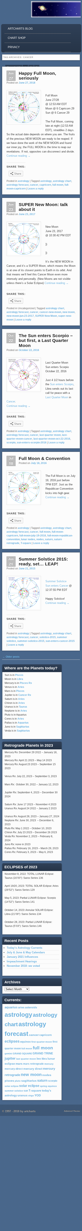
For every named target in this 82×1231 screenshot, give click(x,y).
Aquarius (23, 722)
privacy (14, 47)
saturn (49, 539)
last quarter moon (50, 435)
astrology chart (62, 181)
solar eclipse (12, 1086)
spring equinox (48, 1086)
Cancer (11, 401)
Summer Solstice (55, 581)
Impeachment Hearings (22, 961)
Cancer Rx (24, 695)
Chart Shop (17, 37)
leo (39, 1058)
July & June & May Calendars (26, 952)
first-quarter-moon (41, 1042)
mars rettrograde (33, 1063)
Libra (20, 679)
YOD (37, 1095)
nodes (40, 539)
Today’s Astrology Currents (24, 947)
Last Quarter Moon (56, 397)
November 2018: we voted (23, 965)
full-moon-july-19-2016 (32, 535)
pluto (18, 1081)
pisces (9, 1080)
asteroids (31, 1007)
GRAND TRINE (43, 1053)
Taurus (23, 706)
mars (19, 1063)
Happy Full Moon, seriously (37, 75)
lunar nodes (28, 539)
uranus (22, 1095)
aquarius (11, 1007)
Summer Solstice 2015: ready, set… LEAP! (43, 561)
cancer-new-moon (50, 312)
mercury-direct (14, 1068)
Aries (21, 687)
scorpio (11, 442)
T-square (26, 543)
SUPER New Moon (46, 315)
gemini (8, 1053)
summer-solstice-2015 (30, 641)
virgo (31, 1095)
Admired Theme (72, 1111)
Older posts (11, 656)
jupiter (10, 1058)
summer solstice (14, 1090)
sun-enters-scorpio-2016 (31, 442)
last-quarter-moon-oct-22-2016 (51, 438)
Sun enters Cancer (56, 585)
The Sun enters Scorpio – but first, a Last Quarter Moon (46, 340)
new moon (68, 312)
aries (21, 1007)
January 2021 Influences (22, 956)
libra (44, 1058)
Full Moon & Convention (44, 458)
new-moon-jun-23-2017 (20, 315)
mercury (48, 1064)
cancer (34, 184)
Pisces (19, 675)
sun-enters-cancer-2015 (60, 641)
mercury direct (32, 1068)
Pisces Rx (26, 683)
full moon (57, 184)
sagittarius (29, 1080)
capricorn (45, 184)
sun (26, 1090)
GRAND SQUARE (22, 1053)
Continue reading (18, 155)
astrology (23, 181)
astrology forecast (18, 184)
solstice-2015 (48, 637)
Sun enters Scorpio (61, 384)
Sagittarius (22, 726)
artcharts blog (20, 28)
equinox (25, 1041)
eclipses (12, 1041)
